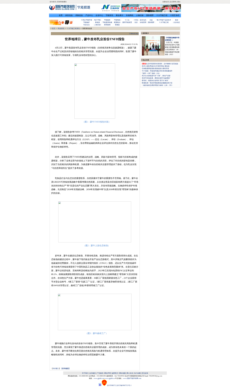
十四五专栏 (174, 15)
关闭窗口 (56, 368)
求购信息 (79, 15)
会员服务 (92, 373)
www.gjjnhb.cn (110, 378)
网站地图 (122, 373)
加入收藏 (137, 373)
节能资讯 (109, 15)
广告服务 (100, 373)
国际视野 (150, 15)
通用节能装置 (127, 22)
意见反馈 (145, 373)
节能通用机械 (107, 22)
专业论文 (86, 25)
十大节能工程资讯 (73, 28)
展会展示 (119, 15)
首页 (61, 15)
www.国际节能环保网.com (132, 378)
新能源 (97, 22)
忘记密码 (173, 2)
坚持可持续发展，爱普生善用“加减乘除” (156, 78)
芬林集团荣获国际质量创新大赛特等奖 (155, 68)
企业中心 (99, 15)
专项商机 (129, 15)
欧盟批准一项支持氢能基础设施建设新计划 (157, 83)
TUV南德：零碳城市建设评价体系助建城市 (157, 71)
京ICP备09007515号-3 (123, 385)
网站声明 (107, 373)
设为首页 (53, 2)
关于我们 (85, 373)
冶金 (151, 20)
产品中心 (89, 15)
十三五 (127, 20)
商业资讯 (61, 28)
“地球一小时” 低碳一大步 (151, 73)
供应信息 (69, 15)
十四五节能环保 (86, 20)
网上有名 (130, 373)
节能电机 (117, 20)
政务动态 (143, 20)
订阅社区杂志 (134, 34)
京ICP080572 (111, 385)
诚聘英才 (115, 373)
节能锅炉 (86, 22)
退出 (178, 2)
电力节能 (97, 20)
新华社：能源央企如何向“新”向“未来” (155, 80)
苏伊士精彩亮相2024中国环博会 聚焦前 (155, 66)
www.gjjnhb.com (99, 378)
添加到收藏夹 (62, 2)
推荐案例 (107, 25)
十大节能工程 (161, 15)
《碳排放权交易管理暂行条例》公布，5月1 (157, 85)
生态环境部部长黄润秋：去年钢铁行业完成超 (162, 64)
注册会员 (165, 2)
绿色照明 (143, 22)
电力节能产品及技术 (164, 20)
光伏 (136, 22)
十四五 (136, 20)
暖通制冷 (117, 22)
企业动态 (176, 22)
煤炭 (176, 20)
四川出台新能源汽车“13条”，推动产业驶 (156, 76)
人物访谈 (139, 15)
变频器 (117, 25)
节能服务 (107, 20)
